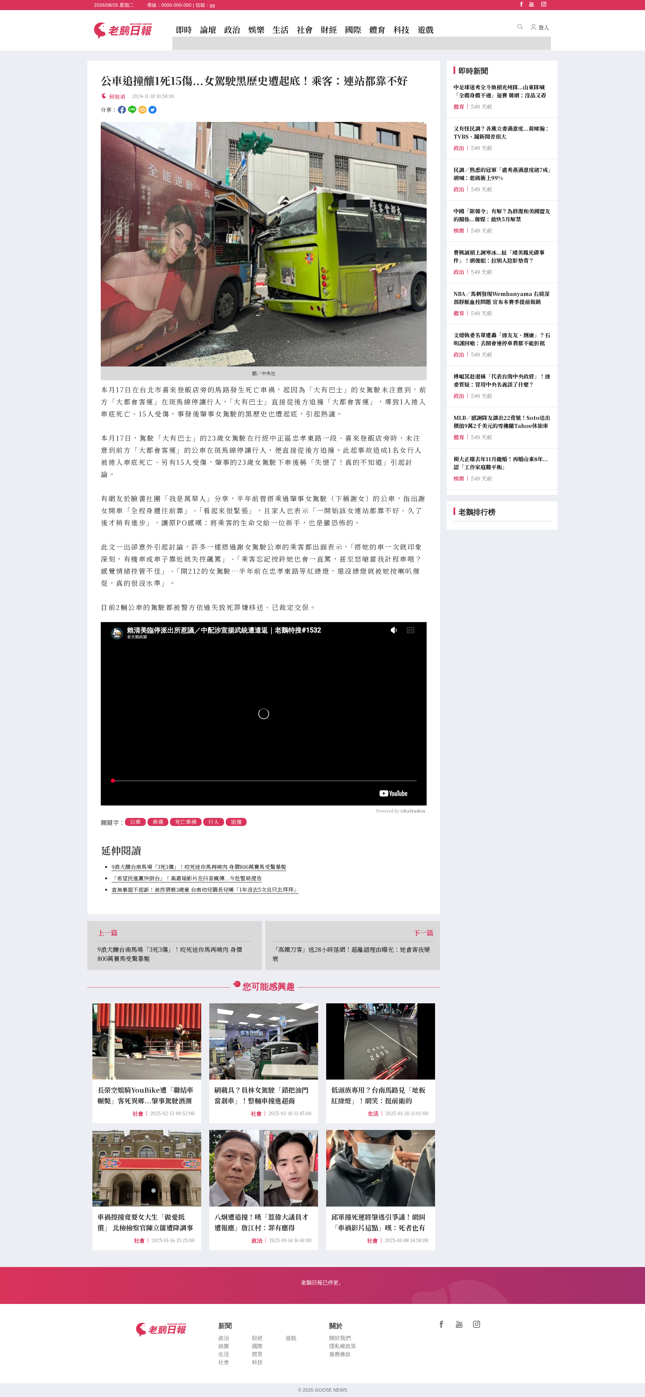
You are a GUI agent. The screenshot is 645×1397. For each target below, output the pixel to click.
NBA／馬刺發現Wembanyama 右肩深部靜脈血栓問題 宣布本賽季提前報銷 (502, 298)
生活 (280, 29)
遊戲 (426, 29)
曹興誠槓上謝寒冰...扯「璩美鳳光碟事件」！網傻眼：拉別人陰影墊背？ (499, 256)
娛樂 (256, 29)
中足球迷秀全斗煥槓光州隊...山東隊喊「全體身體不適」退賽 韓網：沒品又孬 (500, 91)
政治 (232, 29)
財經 (329, 29)
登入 (544, 27)
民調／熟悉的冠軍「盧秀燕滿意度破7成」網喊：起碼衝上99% (502, 174)
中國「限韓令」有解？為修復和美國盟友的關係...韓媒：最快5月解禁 (502, 215)
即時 (184, 29)
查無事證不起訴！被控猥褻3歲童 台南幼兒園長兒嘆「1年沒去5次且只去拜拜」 (205, 889)
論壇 (208, 29)
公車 (135, 822)
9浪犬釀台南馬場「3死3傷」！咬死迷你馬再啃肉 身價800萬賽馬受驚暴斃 (199, 867)
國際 (353, 29)
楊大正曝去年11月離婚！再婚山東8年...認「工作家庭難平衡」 (501, 463)
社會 (305, 29)
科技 (401, 29)
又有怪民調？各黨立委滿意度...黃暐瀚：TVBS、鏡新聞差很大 (502, 132)
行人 (213, 822)
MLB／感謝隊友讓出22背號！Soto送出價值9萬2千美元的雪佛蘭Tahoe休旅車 (502, 422)
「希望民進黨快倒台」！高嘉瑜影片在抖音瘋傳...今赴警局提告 (187, 878)
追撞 (236, 822)
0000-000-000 (176, 5)
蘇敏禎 (117, 96)
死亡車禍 (186, 822)
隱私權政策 (342, 1346)
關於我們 (340, 1338)
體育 (377, 29)
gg (212, 5)
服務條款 (340, 1354)
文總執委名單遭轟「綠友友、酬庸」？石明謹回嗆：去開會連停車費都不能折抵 (502, 339)
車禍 (158, 822)
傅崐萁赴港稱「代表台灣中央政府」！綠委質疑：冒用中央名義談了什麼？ (502, 380)
